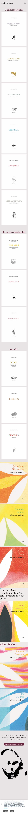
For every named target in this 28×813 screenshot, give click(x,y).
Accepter (6, 811)
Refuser (11, 811)
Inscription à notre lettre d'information (14, 744)
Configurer (6, 808)
